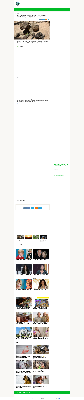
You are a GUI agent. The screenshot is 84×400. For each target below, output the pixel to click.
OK (58, 398)
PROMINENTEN (19, 247)
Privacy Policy (18, 392)
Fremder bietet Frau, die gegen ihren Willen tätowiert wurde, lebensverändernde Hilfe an (61, 174)
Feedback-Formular (26, 392)
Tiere (17, 342)
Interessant (18, 294)
